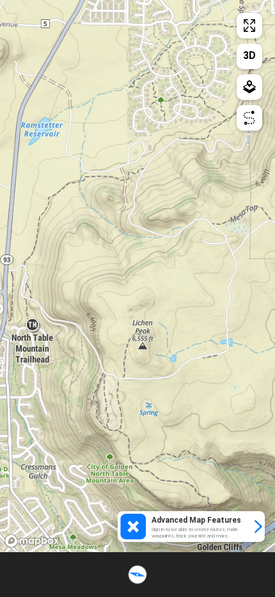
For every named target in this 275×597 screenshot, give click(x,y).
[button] (191, 526)
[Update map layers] (249, 87)
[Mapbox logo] (32, 541)
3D (249, 55)
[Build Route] (249, 118)
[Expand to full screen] (249, 25)
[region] (137, 276)
